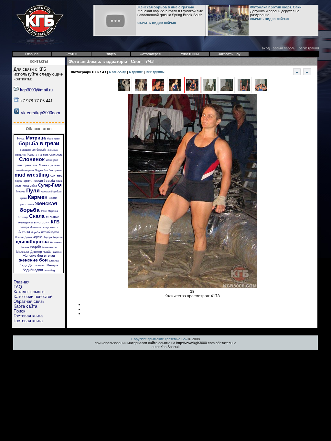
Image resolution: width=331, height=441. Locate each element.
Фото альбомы (84, 61)
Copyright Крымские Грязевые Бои (159, 339)
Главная (21, 282)
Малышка (22, 251)
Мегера (52, 265)
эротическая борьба (39, 180)
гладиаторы (114, 61)
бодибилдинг (33, 270)
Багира (24, 227)
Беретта (57, 237)
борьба (35, 232)
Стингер (23, 217)
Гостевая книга (28, 315)
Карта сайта (25, 306)
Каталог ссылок (29, 291)
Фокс (44, 211)
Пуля (33, 191)
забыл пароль (284, 48)
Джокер (36, 251)
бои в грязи (53, 138)
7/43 (149, 61)
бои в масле (49, 247)
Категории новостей (33, 296)
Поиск (19, 311)
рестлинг (55, 165)
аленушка (39, 265)
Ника (21, 138)
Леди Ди (26, 265)
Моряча (20, 191)
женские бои (33, 259)
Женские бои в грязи (39, 255)
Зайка (33, 185)
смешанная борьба (33, 149)
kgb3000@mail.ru (36, 89)
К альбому (118, 72)
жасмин (57, 252)
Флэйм (47, 252)
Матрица (36, 137)
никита (54, 227)
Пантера (43, 154)
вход (266, 48)
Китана (25, 247)
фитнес (56, 175)
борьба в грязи (38, 143)
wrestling (50, 270)
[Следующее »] (209, 91)
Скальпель (55, 154)
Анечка (24, 232)
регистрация (309, 48)
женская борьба (38, 206)
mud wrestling (32, 175)
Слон (136, 61)
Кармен (38, 197)
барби (18, 180)
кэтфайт (35, 247)
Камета (32, 154)
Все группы (156, 72)
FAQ (18, 286)
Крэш (26, 185)
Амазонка (55, 242)
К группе (136, 72)
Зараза (37, 237)
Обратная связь (29, 301)
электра (54, 260)
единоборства (32, 241)
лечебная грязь (25, 170)
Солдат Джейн (23, 237)
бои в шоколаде (39, 227)
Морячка (53, 211)
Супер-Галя (50, 185)
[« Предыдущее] (124, 91)
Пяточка (43, 165)
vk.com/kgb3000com (40, 112)
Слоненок (32, 159)
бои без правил (53, 170)
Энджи (39, 170)
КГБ (55, 221)
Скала (37, 216)
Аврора (48, 237)
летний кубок (50, 232)
